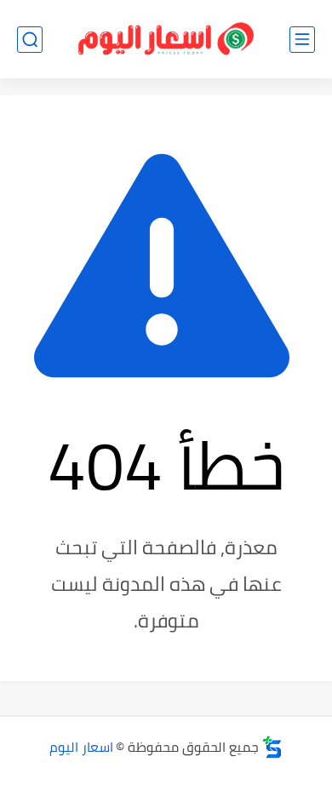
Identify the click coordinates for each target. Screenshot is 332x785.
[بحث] (30, 39)
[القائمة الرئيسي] (302, 39)
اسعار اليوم (81, 746)
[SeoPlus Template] (272, 747)
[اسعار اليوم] (166, 39)
